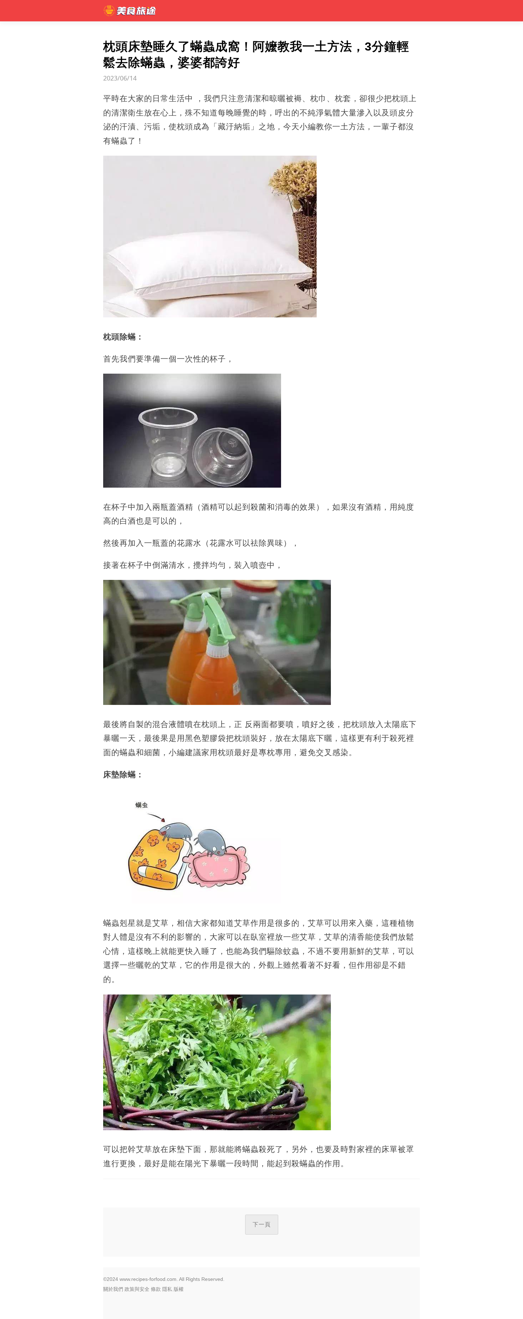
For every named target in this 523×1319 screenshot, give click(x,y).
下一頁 (262, 1224)
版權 (179, 1289)
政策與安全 (137, 1289)
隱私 (167, 1289)
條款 (156, 1289)
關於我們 (113, 1289)
